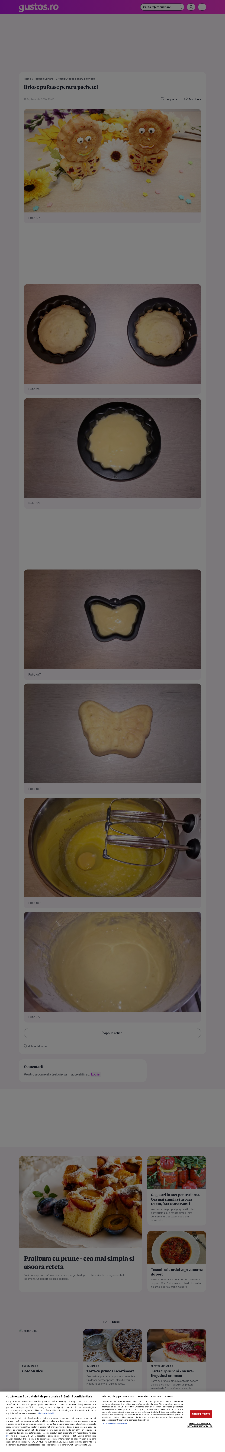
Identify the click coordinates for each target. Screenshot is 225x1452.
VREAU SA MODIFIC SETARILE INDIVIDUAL (199, 1425)
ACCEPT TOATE (201, 1414)
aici (7, 1435)
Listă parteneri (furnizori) (114, 1423)
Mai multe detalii (46, 1413)
